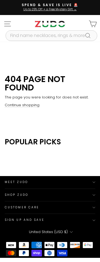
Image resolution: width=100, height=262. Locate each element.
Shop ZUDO (16, 195)
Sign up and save (24, 220)
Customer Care (22, 207)
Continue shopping (22, 105)
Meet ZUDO (16, 182)
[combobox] (51, 35)
